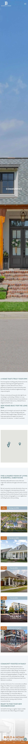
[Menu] (25, 4)
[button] (19, 444)
